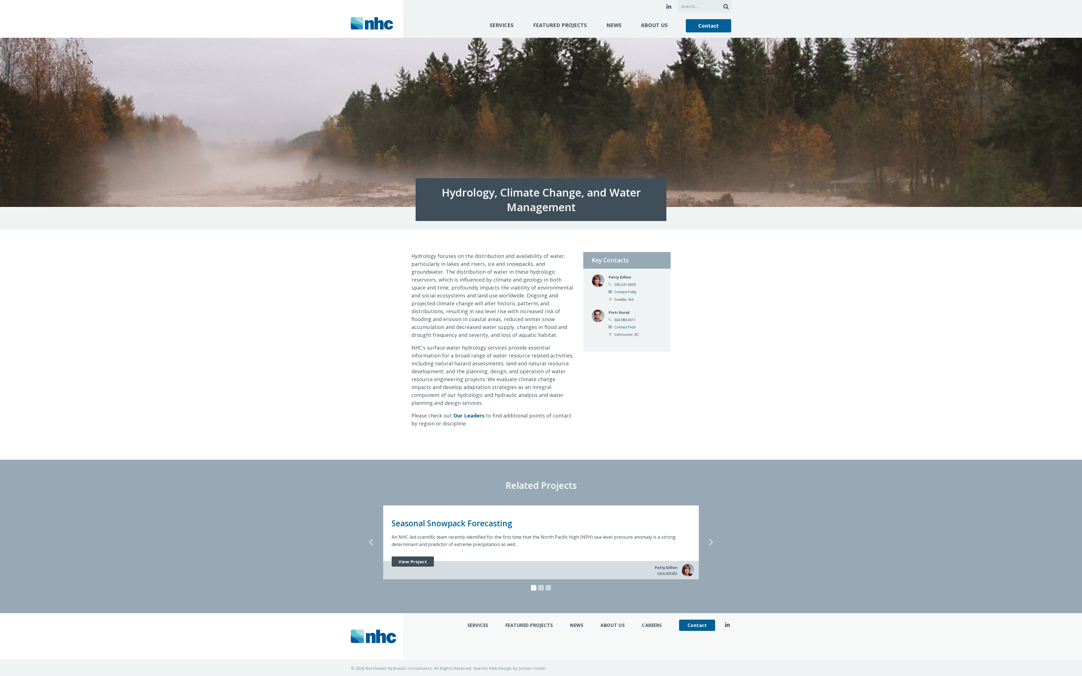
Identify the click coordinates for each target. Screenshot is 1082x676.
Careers (652, 625)
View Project (412, 561)
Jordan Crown (532, 668)
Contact (708, 25)
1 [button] (533, 588)
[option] (541, 542)
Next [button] (711, 542)
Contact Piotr (625, 327)
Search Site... (725, 6)
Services (501, 25)
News (613, 25)
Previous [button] (370, 542)
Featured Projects (560, 25)
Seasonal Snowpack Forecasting (452, 523)
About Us (654, 25)
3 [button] (548, 588)
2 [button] (541, 588)
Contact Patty (625, 291)
